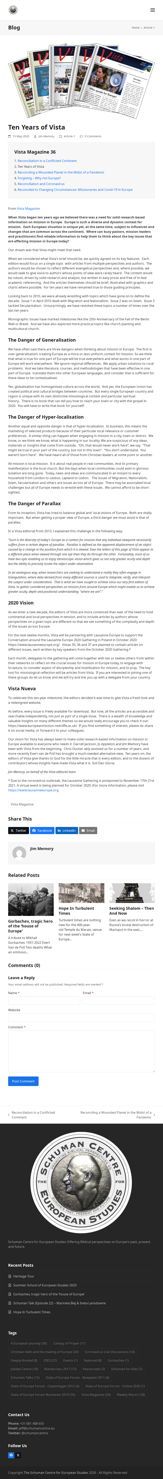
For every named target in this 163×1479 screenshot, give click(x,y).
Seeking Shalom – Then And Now (131, 911)
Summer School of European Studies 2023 (45, 1285)
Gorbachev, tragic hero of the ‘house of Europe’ (30, 926)
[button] (152, 10)
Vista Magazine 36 (35, 152)
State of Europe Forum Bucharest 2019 (43, 1394)
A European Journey (29, 1343)
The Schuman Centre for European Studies (56, 1472)
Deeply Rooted (24, 1360)
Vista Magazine (28, 208)
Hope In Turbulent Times (76, 911)
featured (93, 1360)
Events (70, 1360)
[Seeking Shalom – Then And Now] (132, 893)
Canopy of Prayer (69, 1343)
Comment (17, 1027)
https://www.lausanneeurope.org (33, 790)
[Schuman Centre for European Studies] (81, 1183)
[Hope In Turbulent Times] (81, 893)
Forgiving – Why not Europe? (39, 178)
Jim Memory (46, 136)
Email (88, 993)
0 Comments (93, 136)
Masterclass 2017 (60, 1369)
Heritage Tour (23, 1276)
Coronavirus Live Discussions (110, 1352)
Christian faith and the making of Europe (45, 1352)
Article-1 (69, 136)
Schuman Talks (25, 1377)
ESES (50, 1360)
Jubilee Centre (24, 1369)
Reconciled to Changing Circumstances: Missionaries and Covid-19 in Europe (75, 189)
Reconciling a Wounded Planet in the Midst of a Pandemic (61, 172)
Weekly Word (131, 1394)
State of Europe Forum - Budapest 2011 (77, 1377)
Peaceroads (94, 1369)
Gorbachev (118, 1360)
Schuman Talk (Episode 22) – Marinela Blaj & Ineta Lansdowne (59, 1303)
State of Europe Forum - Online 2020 (115, 1386)
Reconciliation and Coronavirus (41, 184)
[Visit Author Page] (19, 853)
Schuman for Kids (126, 1369)
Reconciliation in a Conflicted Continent (47, 161)
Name (14, 993)
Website (14, 1010)
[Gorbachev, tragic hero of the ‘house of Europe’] (31, 899)
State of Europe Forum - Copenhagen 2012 (45, 1386)
